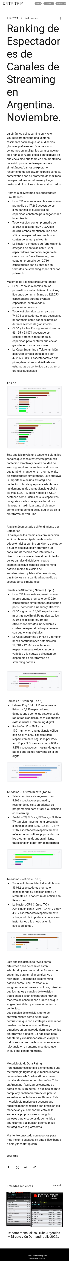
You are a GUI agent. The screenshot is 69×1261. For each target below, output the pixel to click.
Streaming (12, 1155)
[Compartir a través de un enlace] (34, 1167)
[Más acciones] (60, 18)
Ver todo (57, 1185)
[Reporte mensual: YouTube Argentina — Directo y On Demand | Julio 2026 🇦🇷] (34, 1209)
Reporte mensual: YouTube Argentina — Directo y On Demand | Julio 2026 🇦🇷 (34, 1234)
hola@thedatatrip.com (37, 1258)
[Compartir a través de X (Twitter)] (17, 1167)
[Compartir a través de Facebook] (8, 1167)
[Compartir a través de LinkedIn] (25, 1167)
